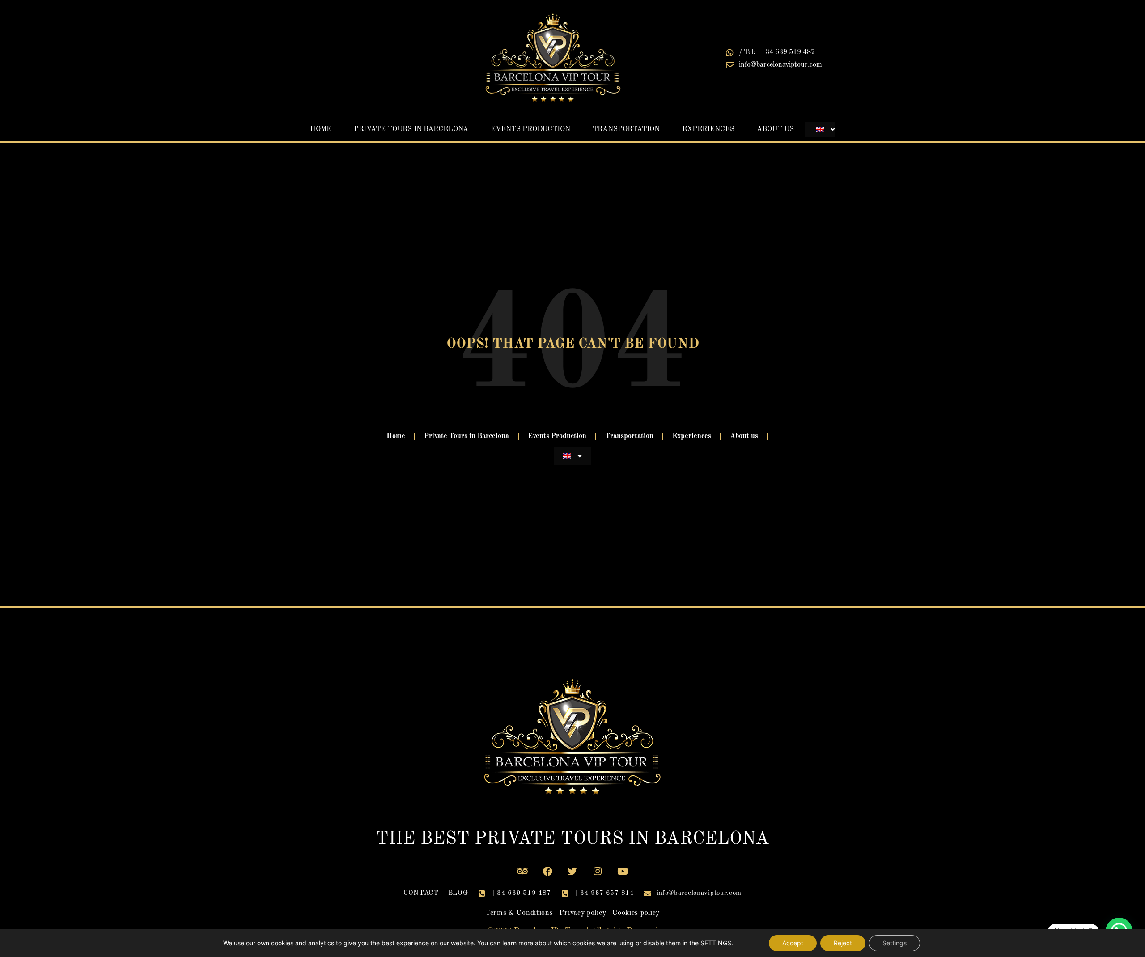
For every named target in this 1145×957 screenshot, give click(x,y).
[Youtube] (622, 871)
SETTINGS (715, 943)
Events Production (530, 129)
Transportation (626, 129)
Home (320, 129)
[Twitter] (572, 871)
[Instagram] (597, 871)
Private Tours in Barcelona (411, 129)
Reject (843, 943)
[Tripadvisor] (522, 871)
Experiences (708, 129)
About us (775, 129)
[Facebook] (547, 871)
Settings (894, 943)
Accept (792, 943)
